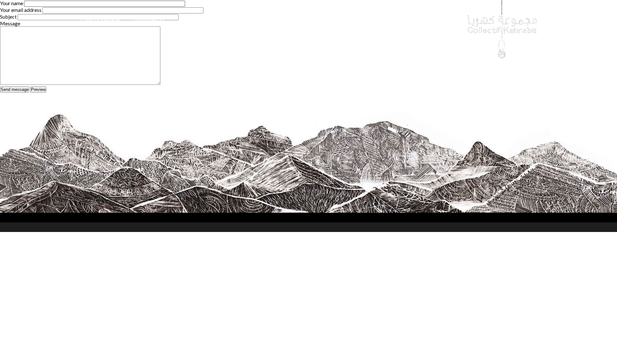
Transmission (273, 19)
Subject (8, 16)
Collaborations (228, 19)
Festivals (188, 19)
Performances (149, 19)
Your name (11, 3)
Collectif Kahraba (100, 19)
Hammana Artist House (327, 19)
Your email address (20, 10)
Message (10, 23)
